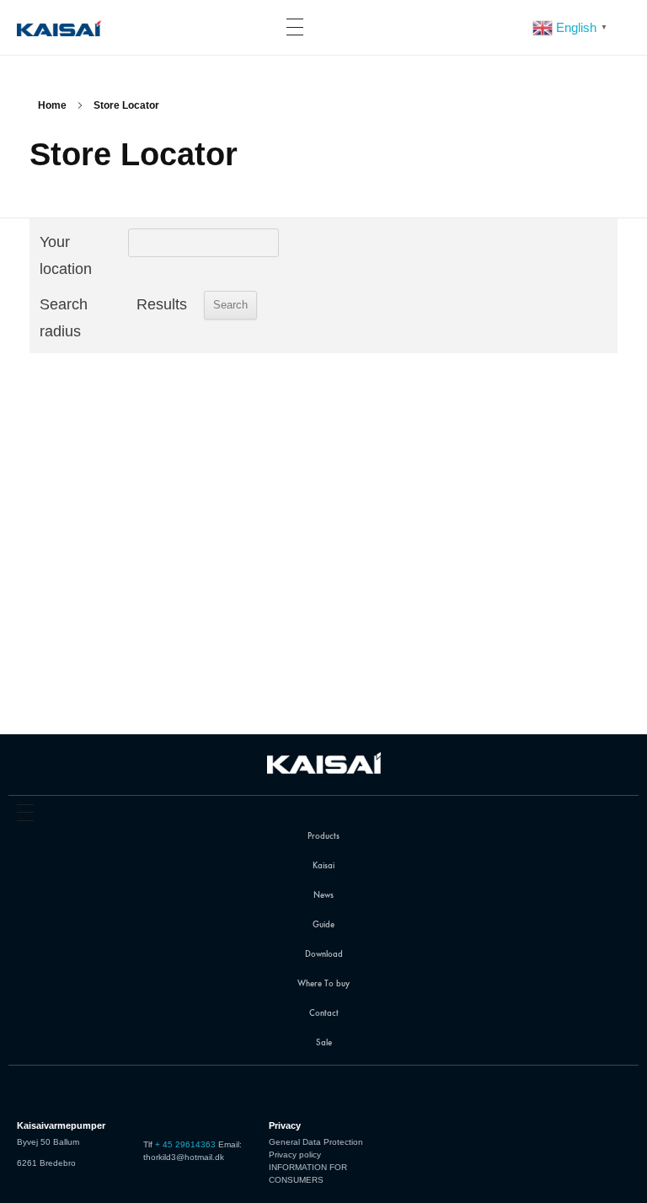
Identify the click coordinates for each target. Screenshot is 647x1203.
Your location (66, 255)
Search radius (64, 318)
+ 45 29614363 (185, 1144)
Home (52, 105)
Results (161, 304)
